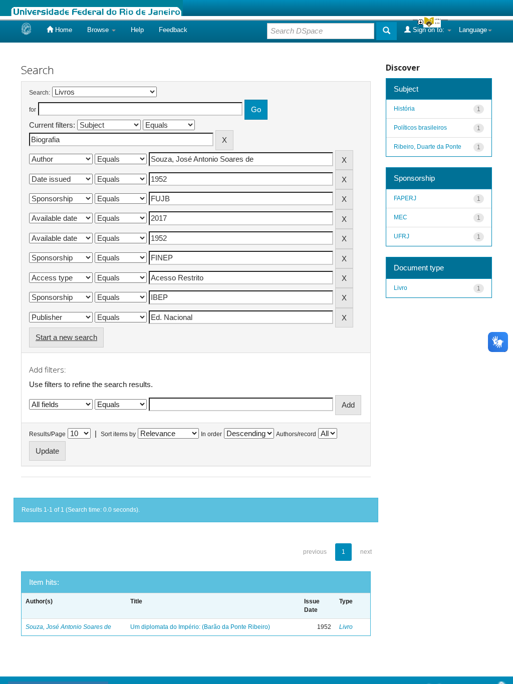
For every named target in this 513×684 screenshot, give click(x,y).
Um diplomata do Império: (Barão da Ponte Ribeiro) (200, 626)
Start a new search (66, 337)
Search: (39, 92)
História (404, 108)
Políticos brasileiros (420, 127)
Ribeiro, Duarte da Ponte (427, 146)
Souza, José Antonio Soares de (68, 626)
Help (137, 30)
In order (211, 434)
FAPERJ (405, 198)
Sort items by (118, 434)
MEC (400, 217)
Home (62, 30)
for (32, 109)
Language (473, 30)
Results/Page (47, 434)
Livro (346, 626)
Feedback (173, 30)
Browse (99, 30)
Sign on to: (428, 30)
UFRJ (401, 236)
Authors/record (296, 434)
